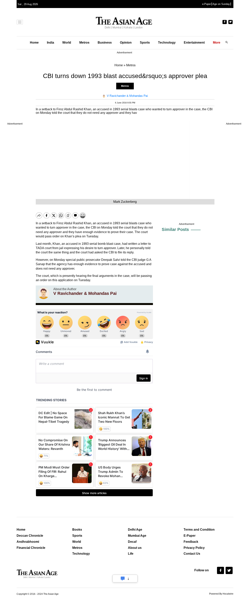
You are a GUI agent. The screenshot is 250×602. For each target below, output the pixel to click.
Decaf (132, 541)
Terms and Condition (199, 529)
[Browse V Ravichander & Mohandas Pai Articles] (43, 293)
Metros (84, 42)
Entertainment (194, 42)
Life (130, 553)
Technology (167, 42)
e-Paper (206, 4)
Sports (145, 42)
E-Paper (190, 535)
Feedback (191, 541)
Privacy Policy (194, 547)
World (66, 42)
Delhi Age (135, 529)
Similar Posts (175, 229)
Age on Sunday (221, 4)
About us (135, 547)
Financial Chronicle (31, 547)
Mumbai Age (137, 535)
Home (34, 42)
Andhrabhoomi (28, 541)
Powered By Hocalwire (221, 593)
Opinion (126, 42)
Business (105, 42)
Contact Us (192, 553)
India (50, 42)
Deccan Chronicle (30, 535)
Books (77, 529)
